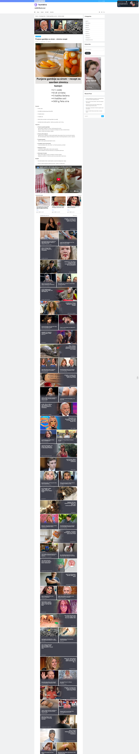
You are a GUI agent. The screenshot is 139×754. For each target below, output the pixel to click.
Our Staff (46, 12)
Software (87, 35)
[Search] (102, 116)
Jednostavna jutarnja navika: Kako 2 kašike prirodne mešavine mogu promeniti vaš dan (94, 105)
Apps (86, 21)
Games (87, 27)
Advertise (52, 12)
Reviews (87, 33)
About (38, 12)
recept (87, 31)
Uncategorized (38, 36)
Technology (87, 37)
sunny (37, 41)
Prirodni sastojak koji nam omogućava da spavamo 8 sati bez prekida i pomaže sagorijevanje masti (94, 99)
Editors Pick (87, 23)
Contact (42, 12)
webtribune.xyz (40, 8)
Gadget (87, 25)
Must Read (87, 29)
